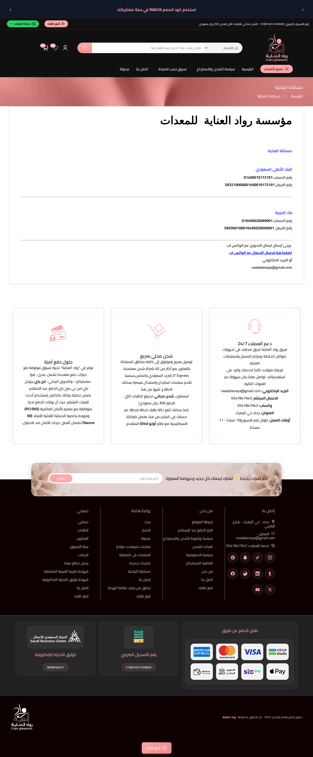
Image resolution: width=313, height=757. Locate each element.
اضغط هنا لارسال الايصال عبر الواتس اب (260, 252)
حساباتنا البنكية (139, 571)
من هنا (154, 416)
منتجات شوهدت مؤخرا (133, 546)
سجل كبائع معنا (76, 563)
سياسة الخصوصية (199, 554)
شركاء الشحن (202, 546)
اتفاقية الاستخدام (199, 563)
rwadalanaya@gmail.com (241, 390)
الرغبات (83, 554)
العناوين (82, 538)
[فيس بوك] (233, 573)
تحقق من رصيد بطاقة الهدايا (129, 587)
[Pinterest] (233, 557)
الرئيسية (247, 69)
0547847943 (241, 398)
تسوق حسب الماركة (172, 69)
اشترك (61, 478)
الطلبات (82, 530)
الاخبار (146, 530)
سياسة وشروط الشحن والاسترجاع (188, 538)
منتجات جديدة (140, 563)
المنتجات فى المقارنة (135, 554)
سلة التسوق (79, 546)
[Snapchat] (245, 557)
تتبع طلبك (205, 587)
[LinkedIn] (258, 573)
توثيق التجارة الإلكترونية (55, 654)
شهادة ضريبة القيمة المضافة (66, 571)
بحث (85, 48)
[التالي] (10, 10)
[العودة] (303, 10)
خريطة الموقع (202, 521)
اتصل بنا (142, 69)
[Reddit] (245, 573)
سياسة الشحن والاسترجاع (216, 69)
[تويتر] (270, 590)
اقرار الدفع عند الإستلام (195, 530)
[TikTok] (258, 557)
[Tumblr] (270, 573)
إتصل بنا (145, 579)
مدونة (124, 69)
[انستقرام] (270, 557)
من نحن (207, 571)
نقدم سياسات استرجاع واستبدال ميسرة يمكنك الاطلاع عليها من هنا (157, 386)
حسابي (83, 521)
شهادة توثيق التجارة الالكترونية (65, 579)
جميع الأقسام (273, 69)
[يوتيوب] (258, 590)
